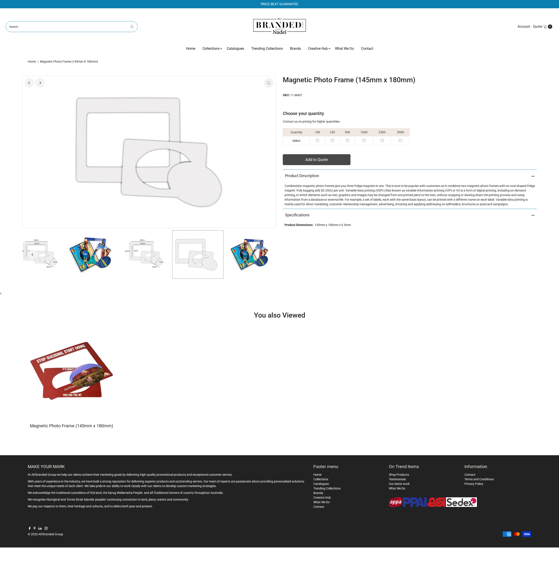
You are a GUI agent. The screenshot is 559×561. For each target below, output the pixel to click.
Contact (367, 48)
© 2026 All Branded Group (45, 534)
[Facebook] (30, 528)
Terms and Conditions (479, 479)
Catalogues (235, 48)
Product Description (302, 175)
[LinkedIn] (40, 528)
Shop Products (399, 474)
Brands (295, 48)
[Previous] (29, 82)
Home (190, 48)
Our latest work (399, 484)
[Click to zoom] (269, 83)
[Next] (40, 82)
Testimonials (397, 479)
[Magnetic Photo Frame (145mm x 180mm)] (71, 371)
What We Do (344, 48)
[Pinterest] (34, 528)
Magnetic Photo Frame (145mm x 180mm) (71, 425)
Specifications (297, 215)
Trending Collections (267, 48)
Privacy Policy (473, 484)
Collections (210, 48)
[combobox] (72, 26)
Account (524, 26)
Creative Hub (318, 48)
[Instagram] (46, 528)
